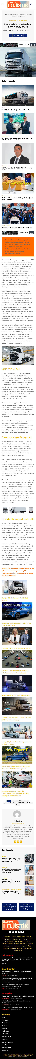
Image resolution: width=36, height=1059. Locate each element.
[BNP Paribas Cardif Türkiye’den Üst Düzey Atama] (18, 153)
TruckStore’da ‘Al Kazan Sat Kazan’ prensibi (16, 648)
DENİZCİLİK (5, 878)
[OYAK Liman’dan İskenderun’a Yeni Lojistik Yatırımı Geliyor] (29, 880)
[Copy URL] (25, 35)
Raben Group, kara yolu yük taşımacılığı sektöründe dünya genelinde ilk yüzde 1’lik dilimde (17, 979)
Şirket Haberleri (6, 107)
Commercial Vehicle (17, 801)
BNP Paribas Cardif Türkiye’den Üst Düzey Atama (17, 169)
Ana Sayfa (7, 14)
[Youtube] (22, 932)
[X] (14, 35)
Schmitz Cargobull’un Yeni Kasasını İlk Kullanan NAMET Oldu (16, 1001)
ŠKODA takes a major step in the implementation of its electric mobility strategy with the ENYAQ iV (15, 793)
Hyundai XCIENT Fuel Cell (20, 803)
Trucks (18, 805)
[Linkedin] (18, 35)
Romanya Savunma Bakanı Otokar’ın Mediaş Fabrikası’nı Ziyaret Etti (17, 139)
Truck (30, 803)
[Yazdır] (22, 35)
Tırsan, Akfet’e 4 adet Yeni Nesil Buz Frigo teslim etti (18, 996)
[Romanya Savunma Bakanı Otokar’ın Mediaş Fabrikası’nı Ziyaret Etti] (18, 123)
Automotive (14, 14)
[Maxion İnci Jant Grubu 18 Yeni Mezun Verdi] (18, 213)
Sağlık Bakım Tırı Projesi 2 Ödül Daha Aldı (16, 110)
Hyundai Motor (8, 803)
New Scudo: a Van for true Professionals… (16, 695)
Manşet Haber (5, 998)
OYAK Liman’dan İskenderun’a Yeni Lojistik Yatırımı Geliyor (11, 881)
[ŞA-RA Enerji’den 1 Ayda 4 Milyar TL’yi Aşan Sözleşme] (29, 891)
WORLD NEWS (23, 20)
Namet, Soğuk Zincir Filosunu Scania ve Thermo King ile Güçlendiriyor (12, 859)
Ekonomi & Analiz (6, 195)
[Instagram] (18, 842)
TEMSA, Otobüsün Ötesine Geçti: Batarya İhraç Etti (17, 1007)
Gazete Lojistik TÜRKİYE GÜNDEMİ (11, 889)
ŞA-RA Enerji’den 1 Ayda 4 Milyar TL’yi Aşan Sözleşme (11, 892)
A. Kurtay (10, 30)
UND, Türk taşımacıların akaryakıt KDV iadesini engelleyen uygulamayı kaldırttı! (15, 985)
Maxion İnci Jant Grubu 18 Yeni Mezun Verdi (17, 228)
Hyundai (26, 801)
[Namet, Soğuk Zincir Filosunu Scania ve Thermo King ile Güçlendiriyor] (29, 859)
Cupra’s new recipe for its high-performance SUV (26, 908)
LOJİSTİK (4, 867)
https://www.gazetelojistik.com (18, 823)
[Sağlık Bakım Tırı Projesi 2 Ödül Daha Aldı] (18, 95)
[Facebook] (10, 35)
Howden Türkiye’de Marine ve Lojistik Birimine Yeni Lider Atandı (12, 870)
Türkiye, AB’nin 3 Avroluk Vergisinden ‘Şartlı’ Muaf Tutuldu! (17, 199)
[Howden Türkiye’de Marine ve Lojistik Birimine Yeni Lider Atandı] (29, 870)
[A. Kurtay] (18, 814)
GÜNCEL (4, 856)
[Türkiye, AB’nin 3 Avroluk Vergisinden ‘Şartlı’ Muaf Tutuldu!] (18, 183)
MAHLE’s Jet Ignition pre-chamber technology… (9, 908)
